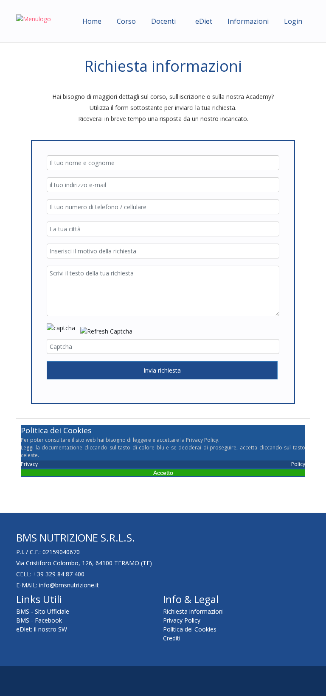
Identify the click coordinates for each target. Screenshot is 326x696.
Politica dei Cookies (189, 629)
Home (91, 21)
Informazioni (248, 21)
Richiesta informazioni (193, 611)
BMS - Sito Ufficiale (42, 611)
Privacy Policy (163, 464)
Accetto (163, 472)
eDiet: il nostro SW (41, 629)
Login (293, 21)
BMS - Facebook (39, 620)
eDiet (203, 21)
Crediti (171, 638)
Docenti (163, 21)
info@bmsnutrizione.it (69, 585)
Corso (126, 21)
